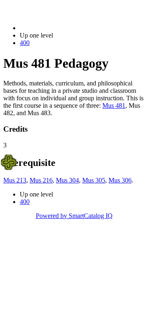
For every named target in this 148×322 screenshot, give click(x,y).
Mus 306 (120, 180)
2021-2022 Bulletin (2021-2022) (62, 27)
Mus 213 (14, 180)
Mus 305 (93, 180)
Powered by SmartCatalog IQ (74, 215)
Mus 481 (113, 105)
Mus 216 (41, 180)
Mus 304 (67, 180)
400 (25, 42)
